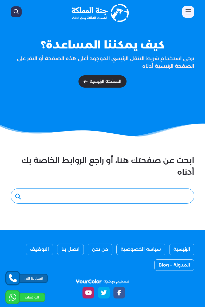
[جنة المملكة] (101, 13)
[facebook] (119, 292)
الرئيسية (182, 249)
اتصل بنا (70, 249)
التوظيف (39, 249)
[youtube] (88, 292)
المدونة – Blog (174, 265)
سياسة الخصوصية (141, 249)
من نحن (100, 249)
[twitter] (104, 292)
